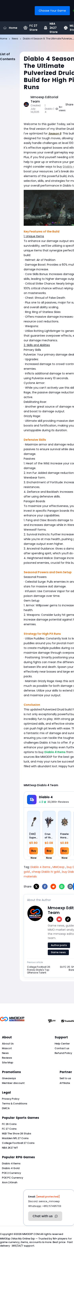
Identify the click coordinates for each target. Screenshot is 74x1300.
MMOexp (58, 867)
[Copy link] (70, 886)
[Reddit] (53, 886)
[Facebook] (45, 886)
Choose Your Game (52, 11)
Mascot (7, 1048)
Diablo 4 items (40, 867)
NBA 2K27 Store (54, 27)
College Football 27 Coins (18, 1143)
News (5, 1053)
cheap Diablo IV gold (46, 872)
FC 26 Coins (9, 1124)
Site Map (7, 1062)
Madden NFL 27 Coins (15, 1138)
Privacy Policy (10, 1098)
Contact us (62, 1048)
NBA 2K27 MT (10, 1147)
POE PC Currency (12, 1177)
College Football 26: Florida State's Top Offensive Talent (39, 970)
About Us (8, 1043)
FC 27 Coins (9, 1128)
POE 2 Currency (11, 1173)
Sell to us (65, 1078)
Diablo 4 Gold (11, 1168)
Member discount (13, 1083)
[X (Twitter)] (50, 919)
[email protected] (48, 1196)
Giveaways (9, 1078)
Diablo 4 (46, 797)
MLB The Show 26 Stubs (16, 1133)
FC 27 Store (33, 27)
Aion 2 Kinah (9, 1182)
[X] (36, 886)
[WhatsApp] (62, 886)
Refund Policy (63, 1053)
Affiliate (65, 1083)
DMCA (6, 1108)
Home (13, 28)
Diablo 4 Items (11, 1163)
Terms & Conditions (14, 1103)
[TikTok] (68, 919)
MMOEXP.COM (31, 1234)
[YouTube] (59, 919)
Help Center (62, 1043)
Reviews (7, 1057)
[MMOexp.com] (12, 1021)
